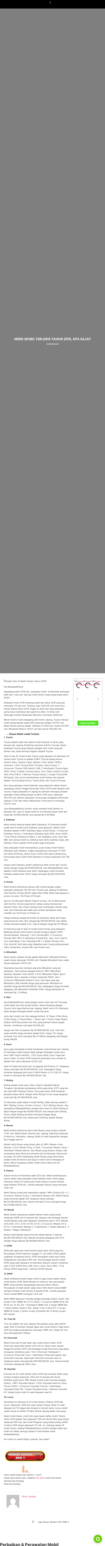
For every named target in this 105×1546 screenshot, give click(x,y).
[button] (77, 699)
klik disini (40, 1478)
